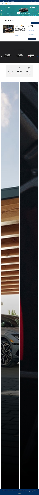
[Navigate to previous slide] (0, 10)
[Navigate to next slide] (38, 10)
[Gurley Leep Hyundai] (4, 3)
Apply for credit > (19, 73)
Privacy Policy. (31, 491)
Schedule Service (32, 38)
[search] (38, 3)
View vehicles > (10, 73)
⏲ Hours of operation (31, 30)
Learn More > (17, 35)
